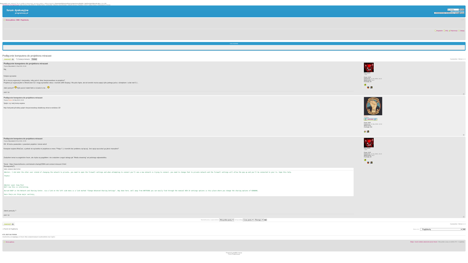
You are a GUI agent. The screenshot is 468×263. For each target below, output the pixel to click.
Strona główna (10, 20)
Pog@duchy (25, 20)
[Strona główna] (17, 9)
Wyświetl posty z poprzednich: (210, 220)
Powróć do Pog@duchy (11, 229)
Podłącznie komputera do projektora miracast (26, 55)
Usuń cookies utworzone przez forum (426, 242)
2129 (367, 77)
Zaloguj (462, 30)
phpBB (235, 252)
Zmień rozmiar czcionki (462, 19)
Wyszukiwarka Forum (457, 11)
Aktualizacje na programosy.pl (10, 4)
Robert (10, 100)
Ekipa (412, 242)
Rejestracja (454, 30)
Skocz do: (416, 229)
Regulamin (439, 30)
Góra (463, 94)
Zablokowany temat (8, 58)
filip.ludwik (11, 66)
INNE (18, 20)
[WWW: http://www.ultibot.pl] (365, 85)
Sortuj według (239, 220)
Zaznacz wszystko (14, 169)
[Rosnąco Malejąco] (260, 220)
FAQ (446, 30)
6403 (367, 122)
